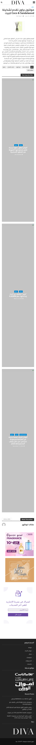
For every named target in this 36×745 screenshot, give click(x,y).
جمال (21, 145)
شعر (17, 435)
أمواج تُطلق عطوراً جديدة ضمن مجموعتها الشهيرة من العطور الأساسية (18, 150)
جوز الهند (18, 67)
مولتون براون (30, 70)
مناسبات (29, 664)
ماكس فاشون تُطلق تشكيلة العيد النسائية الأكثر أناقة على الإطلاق (19, 708)
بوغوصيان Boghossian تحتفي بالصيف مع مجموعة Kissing (20, 703)
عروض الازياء (28, 651)
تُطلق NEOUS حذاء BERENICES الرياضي (21, 699)
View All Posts (6, 519)
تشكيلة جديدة (26, 67)
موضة (30, 647)
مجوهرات (29, 657)
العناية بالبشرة (23, 435)
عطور (33, 7)
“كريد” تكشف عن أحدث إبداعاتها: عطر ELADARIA (18, 295)
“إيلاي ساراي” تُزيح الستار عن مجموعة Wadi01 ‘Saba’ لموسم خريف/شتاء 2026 (19, 717)
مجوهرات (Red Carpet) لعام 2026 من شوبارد (19, 712)
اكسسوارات (29, 661)
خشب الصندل (11, 67)
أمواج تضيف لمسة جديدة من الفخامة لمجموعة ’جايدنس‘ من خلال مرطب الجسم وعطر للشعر (18, 440)
